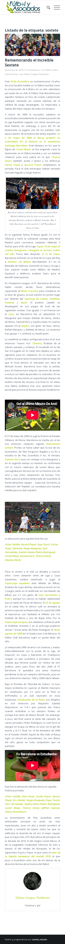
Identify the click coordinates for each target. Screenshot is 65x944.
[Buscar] (46, 7)
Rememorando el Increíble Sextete (29, 63)
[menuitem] (46, 7)
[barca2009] (32, 45)
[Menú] (55, 7)
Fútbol (48, 70)
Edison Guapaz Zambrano (36, 74)
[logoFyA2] (27, 7)
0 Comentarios (33, 70)
